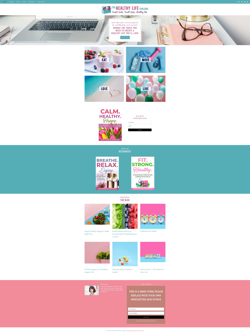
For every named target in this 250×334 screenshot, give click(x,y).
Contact (32, 2)
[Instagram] (245, 2)
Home (5, 2)
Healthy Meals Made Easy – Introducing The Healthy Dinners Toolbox (124, 234)
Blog (18, 2)
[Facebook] (239, 2)
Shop (24, 2)
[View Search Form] (236, 2)
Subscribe (140, 129)
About (11, 2)
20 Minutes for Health (148, 231)
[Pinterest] (242, 2)
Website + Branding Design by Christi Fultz (133, 330)
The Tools (41, 2)
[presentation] (97, 216)
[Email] (247, 2)
